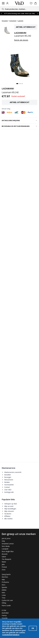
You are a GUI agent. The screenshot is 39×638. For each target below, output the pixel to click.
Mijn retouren (9, 511)
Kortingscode (9, 492)
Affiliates (7, 516)
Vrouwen (5, 21)
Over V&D (7, 490)
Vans (3, 592)
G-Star (4, 610)
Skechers (5, 577)
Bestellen (7, 475)
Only (3, 541)
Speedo (4, 587)
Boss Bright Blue (8, 551)
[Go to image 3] (20, 83)
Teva (3, 598)
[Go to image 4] (22, 83)
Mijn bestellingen (10, 509)
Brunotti (4, 554)
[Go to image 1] (17, 83)
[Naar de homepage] (19, 3)
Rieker (4, 562)
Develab (4, 618)
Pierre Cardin (6, 605)
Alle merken (8, 519)
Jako (3, 564)
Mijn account (8, 506)
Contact (7, 487)
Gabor (4, 557)
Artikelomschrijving (11, 120)
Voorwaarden (9, 485)
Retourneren (8, 480)
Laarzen (20, 21)
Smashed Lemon (8, 544)
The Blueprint (6, 559)
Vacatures (7, 514)
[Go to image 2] (19, 83)
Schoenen (12, 21)
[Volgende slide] (37, 13)
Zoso (3, 570)
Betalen (7, 482)
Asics (3, 585)
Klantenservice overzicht (12, 472)
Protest (4, 567)
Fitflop (4, 603)
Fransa (4, 615)
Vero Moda (6, 546)
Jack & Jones (6, 538)
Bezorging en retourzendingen (16, 126)
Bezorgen (7, 477)
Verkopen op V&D (10, 504)
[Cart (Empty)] (35, 3)
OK (33, 628)
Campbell (5, 549)
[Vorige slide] (1, 13)
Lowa (4, 595)
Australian (5, 613)
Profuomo (5, 582)
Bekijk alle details (21, 40)
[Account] (7, 3)
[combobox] (19, 9)
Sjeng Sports (6, 574)
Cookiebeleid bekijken (10, 635)
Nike (3, 580)
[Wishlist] (31, 3)
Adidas (4, 590)
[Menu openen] (3, 3)
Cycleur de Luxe (7, 600)
